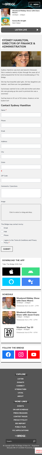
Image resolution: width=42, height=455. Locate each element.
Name (4, 110)
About (20, 396)
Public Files (20, 427)
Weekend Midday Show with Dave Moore (26, 12)
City (2, 152)
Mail (5, 232)
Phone (3, 121)
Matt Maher (16, 23)
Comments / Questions (9, 186)
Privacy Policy (20, 420)
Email (3, 131)
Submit (6, 249)
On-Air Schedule (20, 409)
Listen (20, 379)
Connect (20, 386)
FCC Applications (20, 430)
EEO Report (20, 423)
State (3, 162)
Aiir (34, 448)
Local (20, 393)
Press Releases (20, 413)
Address (4, 141)
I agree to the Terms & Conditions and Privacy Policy (20, 241)
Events (20, 406)
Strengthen (20, 389)
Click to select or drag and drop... (21, 212)
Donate (20, 382)
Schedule (7, 294)
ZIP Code (4, 176)
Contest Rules (20, 416)
